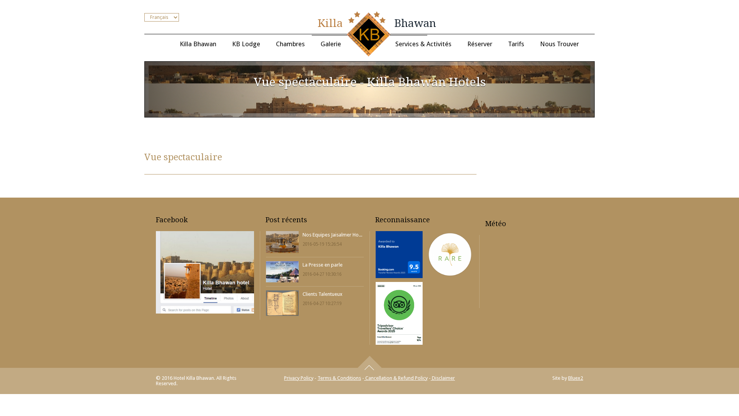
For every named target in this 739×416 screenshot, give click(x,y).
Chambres (290, 44)
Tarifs (516, 44)
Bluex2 (575, 378)
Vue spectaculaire (183, 157)
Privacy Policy (298, 378)
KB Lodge (246, 44)
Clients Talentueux (323, 294)
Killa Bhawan (198, 44)
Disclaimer (443, 378)
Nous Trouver (559, 44)
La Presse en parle (323, 265)
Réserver (479, 44)
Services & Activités (423, 44)
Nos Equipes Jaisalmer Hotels (332, 235)
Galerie (331, 44)
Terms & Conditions (339, 378)
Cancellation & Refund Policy (396, 378)
